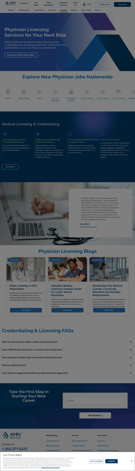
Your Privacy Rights (96, 461)
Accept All (111, 461)
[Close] (132, 461)
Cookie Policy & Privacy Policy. (50, 468)
